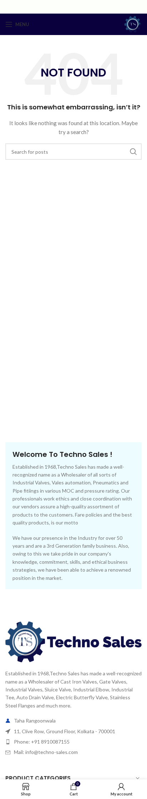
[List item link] (73, 742)
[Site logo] (133, 24)
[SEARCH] (133, 151)
